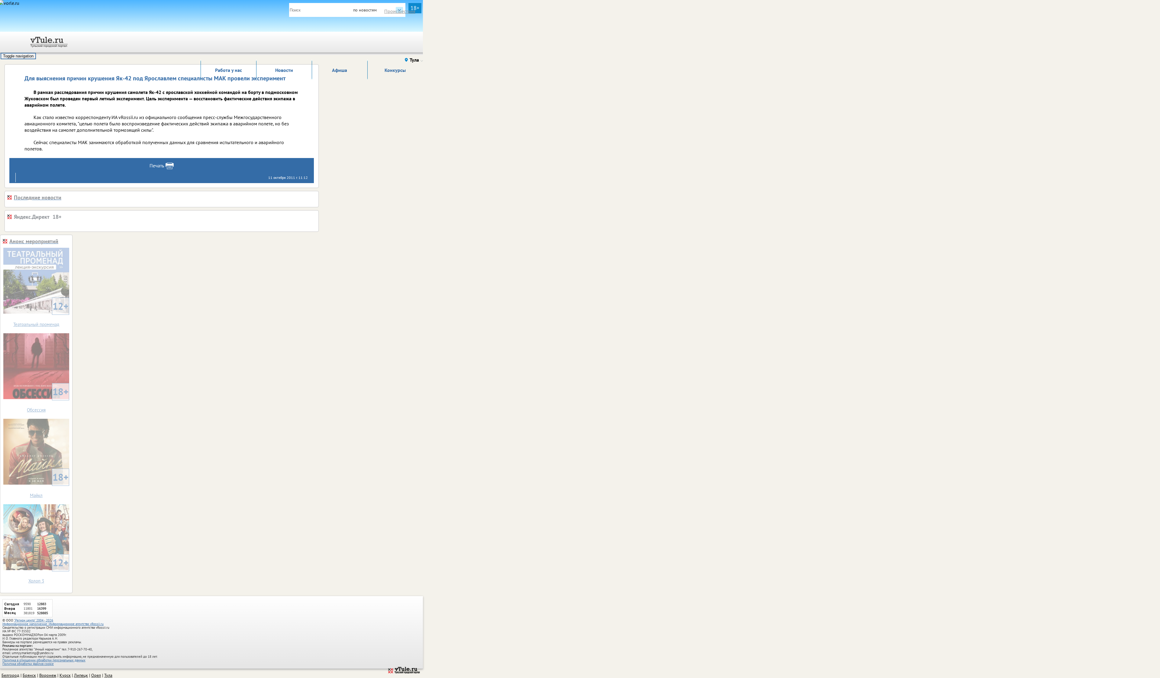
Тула (108, 675)
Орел (96, 675)
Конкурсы (395, 70)
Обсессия (48, 399)
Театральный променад (41, 313)
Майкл (49, 484)
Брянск (29, 675)
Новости (284, 70)
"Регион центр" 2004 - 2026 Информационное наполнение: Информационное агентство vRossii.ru (53, 622)
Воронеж (47, 675)
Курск (65, 675)
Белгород (10, 675)
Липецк (81, 675)
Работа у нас (228, 70)
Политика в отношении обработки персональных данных (43, 660)
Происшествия (399, 11)
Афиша (339, 70)
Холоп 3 (48, 570)
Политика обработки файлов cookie (28, 664)
